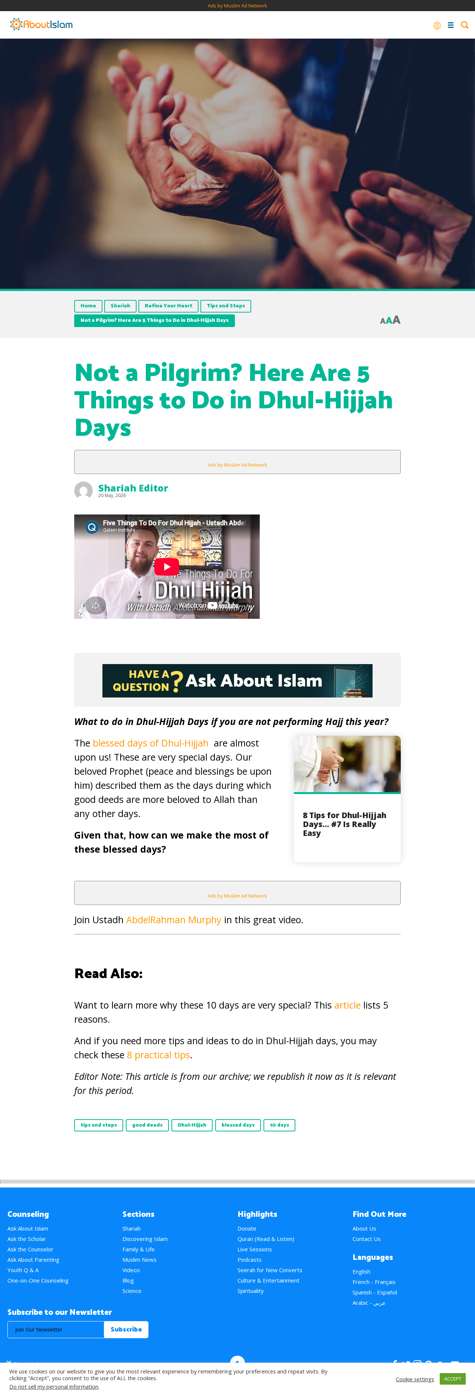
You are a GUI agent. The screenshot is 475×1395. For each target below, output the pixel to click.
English (361, 1271)
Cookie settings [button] (415, 1379)
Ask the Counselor (30, 1249)
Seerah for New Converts (270, 1270)
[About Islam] (41, 25)
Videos (131, 1270)
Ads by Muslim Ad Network (237, 5)
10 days (279, 1125)
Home (88, 306)
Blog (128, 1280)
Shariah (120, 306)
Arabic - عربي (369, 1302)
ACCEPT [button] (452, 1378)
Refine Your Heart (168, 306)
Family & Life (138, 1249)
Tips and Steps (226, 306)
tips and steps (99, 1125)
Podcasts (250, 1259)
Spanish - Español (375, 1292)
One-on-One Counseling (38, 1280)
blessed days (238, 1125)
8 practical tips (158, 1054)
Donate (247, 1228)
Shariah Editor (133, 487)
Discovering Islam (145, 1238)
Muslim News (139, 1259)
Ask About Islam (27, 1228)
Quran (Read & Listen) (266, 1238)
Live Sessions (255, 1249)
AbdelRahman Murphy (174, 919)
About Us (364, 1228)
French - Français (374, 1281)
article (348, 1005)
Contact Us (367, 1238)
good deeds (147, 1125)
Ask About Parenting (33, 1259)
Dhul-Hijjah (192, 1125)
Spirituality (251, 1290)
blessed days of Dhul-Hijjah (151, 742)
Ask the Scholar (26, 1238)
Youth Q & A (23, 1270)
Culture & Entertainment (268, 1280)
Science (131, 1290)
